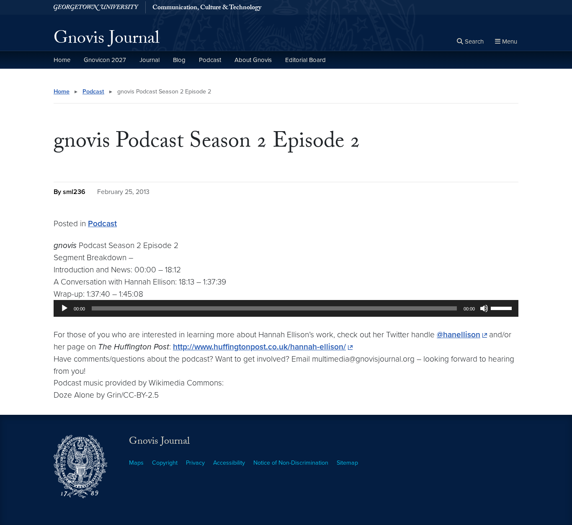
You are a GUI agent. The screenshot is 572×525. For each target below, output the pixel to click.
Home (62, 60)
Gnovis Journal (107, 40)
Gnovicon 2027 (105, 60)
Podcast (210, 60)
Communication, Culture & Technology (206, 8)
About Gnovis (253, 60)
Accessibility (229, 462)
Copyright (165, 462)
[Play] (64, 308)
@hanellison (458, 334)
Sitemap (347, 462)
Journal (149, 60)
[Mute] (484, 308)
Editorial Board (305, 60)
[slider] (502, 307)
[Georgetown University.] (96, 7)
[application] (286, 308)
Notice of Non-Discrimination (290, 462)
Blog (179, 60)
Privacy (195, 462)
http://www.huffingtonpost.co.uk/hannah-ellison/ (259, 347)
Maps (136, 462)
